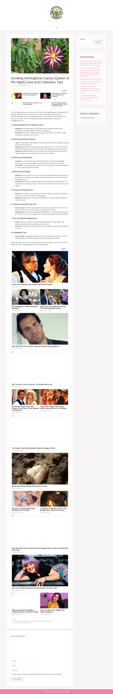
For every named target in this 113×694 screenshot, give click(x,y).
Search (82, 39)
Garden (14, 619)
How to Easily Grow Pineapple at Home (22, 622)
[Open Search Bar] (56, 28)
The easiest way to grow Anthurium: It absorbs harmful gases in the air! (89, 97)
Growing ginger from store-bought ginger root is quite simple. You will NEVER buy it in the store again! (91, 63)
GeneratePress (65, 691)
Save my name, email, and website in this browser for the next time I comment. (37, 674)
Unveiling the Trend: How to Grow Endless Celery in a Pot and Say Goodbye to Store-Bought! (90, 81)
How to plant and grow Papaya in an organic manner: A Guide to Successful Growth (33, 621)
